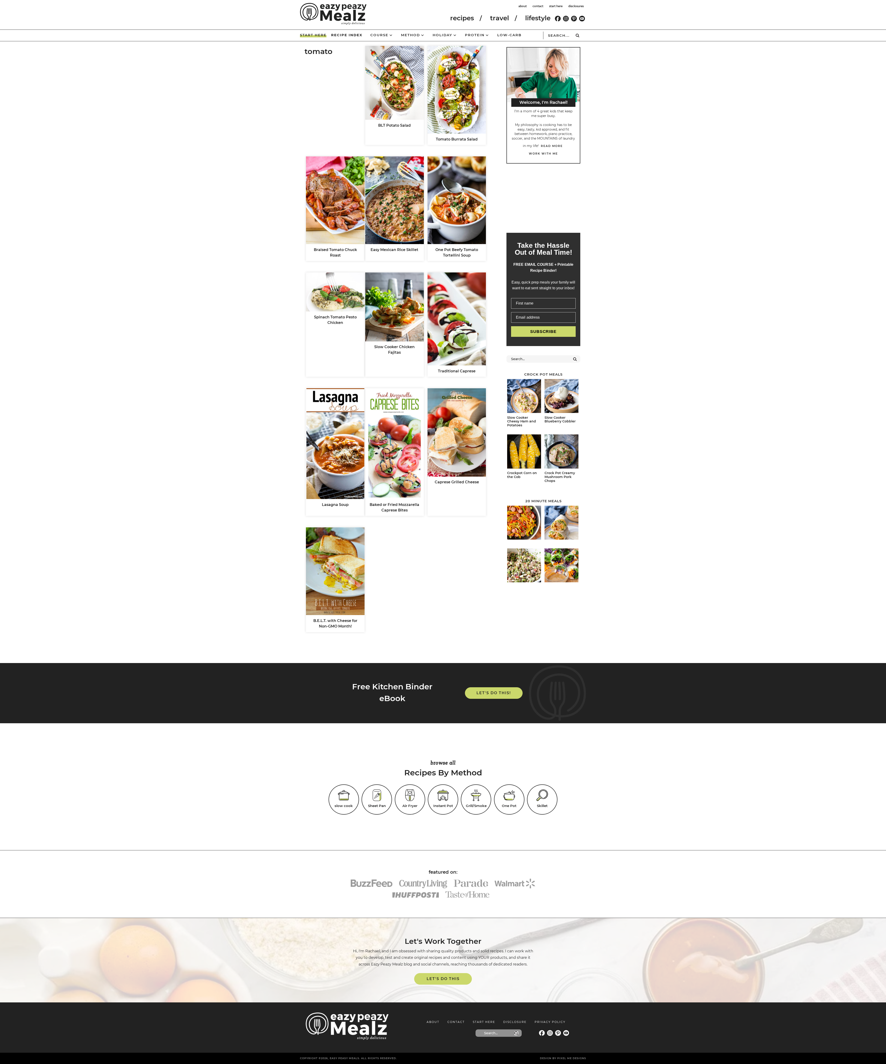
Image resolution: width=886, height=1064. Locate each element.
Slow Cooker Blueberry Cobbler (560, 419)
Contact (456, 1022)
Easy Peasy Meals (333, 13)
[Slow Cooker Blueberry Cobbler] (561, 397)
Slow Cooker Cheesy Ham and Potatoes (521, 421)
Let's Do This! (493, 693)
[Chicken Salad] (524, 566)
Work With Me (543, 153)
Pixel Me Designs (571, 1058)
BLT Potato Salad (394, 125)
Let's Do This (443, 979)
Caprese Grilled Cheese (457, 482)
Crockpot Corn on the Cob (522, 475)
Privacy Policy (550, 1022)
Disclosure (515, 1022)
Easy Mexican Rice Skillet (394, 250)
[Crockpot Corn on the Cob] (524, 452)
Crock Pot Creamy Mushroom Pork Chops (560, 477)
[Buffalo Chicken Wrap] (561, 523)
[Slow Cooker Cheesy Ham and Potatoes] (524, 397)
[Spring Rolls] (561, 566)
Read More (552, 146)
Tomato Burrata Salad (457, 139)
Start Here (484, 1022)
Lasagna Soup (335, 504)
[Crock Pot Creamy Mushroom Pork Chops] (561, 452)
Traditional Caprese (457, 371)
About (433, 1022)
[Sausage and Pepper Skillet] (524, 523)
